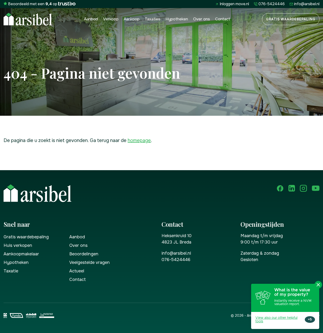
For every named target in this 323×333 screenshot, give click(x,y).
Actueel (76, 271)
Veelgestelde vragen (89, 262)
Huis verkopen (18, 245)
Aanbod (91, 19)
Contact (222, 19)
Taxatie (11, 271)
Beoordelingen (83, 254)
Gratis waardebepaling (290, 19)
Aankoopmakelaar (21, 254)
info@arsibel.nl (306, 3)
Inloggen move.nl (234, 3)
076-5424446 (271, 3)
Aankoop (132, 19)
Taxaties (152, 19)
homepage (139, 140)
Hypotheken (177, 19)
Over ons (201, 19)
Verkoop (110, 19)
